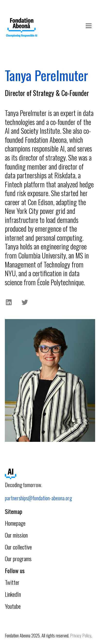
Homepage (15, 523)
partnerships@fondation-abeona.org (38, 498)
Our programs (18, 558)
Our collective (18, 546)
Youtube (13, 606)
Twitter (12, 582)
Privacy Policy (80, 635)
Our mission (16, 534)
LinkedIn (13, 594)
